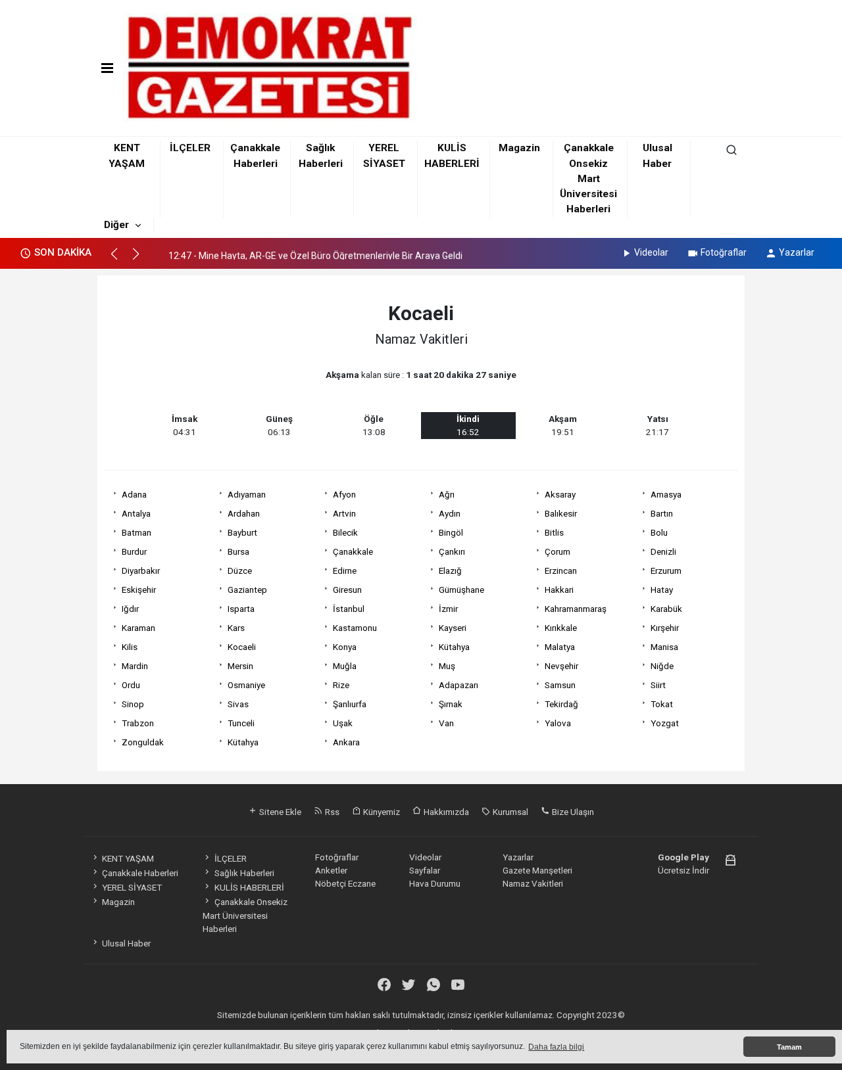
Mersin (240, 666)
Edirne (345, 570)
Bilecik (345, 532)
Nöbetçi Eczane (345, 883)
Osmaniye (246, 685)
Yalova (558, 723)
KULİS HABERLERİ (249, 887)
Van (446, 723)
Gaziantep (247, 589)
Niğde (662, 666)
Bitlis (554, 532)
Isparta (241, 608)
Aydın (449, 513)
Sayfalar (424, 870)
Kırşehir (665, 627)
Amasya (666, 494)
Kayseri (452, 627)
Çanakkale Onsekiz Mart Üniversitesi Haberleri (588, 178)
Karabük (666, 608)
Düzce (240, 570)
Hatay (662, 589)
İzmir (448, 608)
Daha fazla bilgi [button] (556, 1047)
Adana (134, 494)
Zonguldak (143, 742)
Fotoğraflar (724, 252)
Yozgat (665, 723)
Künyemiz (380, 811)
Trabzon (138, 723)
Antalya (136, 513)
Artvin (344, 513)
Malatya (560, 646)
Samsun (560, 685)
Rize (341, 685)
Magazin (519, 148)
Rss (331, 811)
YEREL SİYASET (132, 887)
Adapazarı (458, 685)
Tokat (662, 704)
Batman (136, 532)
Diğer (116, 225)
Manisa (664, 646)
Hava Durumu (434, 883)
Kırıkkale (561, 627)
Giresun (347, 589)
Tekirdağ (561, 704)
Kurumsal (509, 811)
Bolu (659, 532)
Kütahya (454, 646)
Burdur (134, 551)
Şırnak (450, 704)
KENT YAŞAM (128, 858)
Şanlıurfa (349, 704)
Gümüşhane (461, 589)
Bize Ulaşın (572, 811)
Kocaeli (242, 646)
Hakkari (559, 589)
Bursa (238, 551)
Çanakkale (353, 551)
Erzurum (666, 570)
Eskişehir (139, 589)
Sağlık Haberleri (244, 873)
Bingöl (451, 532)
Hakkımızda (445, 811)
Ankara (346, 742)
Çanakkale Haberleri (140, 873)
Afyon (344, 494)
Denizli (663, 551)
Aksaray (560, 494)
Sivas (238, 704)
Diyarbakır (141, 570)
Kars (236, 627)
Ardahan (244, 513)
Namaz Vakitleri (533, 883)
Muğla (345, 666)
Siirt (658, 685)
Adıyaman (247, 494)
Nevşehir (561, 666)
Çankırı (452, 551)
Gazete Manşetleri (537, 870)
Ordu (131, 685)
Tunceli (241, 723)
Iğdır (130, 608)
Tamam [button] (789, 1047)
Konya (345, 646)
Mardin (135, 666)
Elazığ (450, 570)
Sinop (133, 704)
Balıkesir (561, 513)
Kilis (129, 646)
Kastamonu (355, 627)
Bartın (662, 513)
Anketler (331, 870)
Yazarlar (796, 252)
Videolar (651, 252)
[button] (120, 259)
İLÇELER (190, 148)
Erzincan (561, 570)
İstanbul (348, 608)
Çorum (557, 551)
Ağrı (447, 494)
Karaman (138, 627)
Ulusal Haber (126, 943)
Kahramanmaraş (576, 608)
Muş (447, 666)
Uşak (343, 723)
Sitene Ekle (279, 811)
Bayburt (242, 532)
